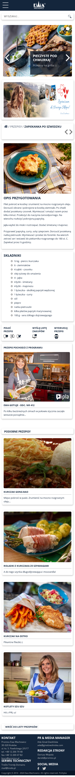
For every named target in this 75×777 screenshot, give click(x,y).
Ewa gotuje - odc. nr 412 (19, 405)
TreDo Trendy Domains (13, 764)
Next (68, 57)
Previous (7, 57)
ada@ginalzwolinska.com (50, 745)
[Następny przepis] (71, 133)
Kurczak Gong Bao (16, 491)
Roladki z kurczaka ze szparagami (26, 565)
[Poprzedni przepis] (67, 133)
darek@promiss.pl (47, 757)
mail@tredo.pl (8, 768)
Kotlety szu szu (14, 706)
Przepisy (16, 126)
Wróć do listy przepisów (21, 726)
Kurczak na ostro (16, 636)
